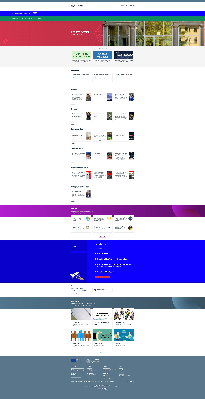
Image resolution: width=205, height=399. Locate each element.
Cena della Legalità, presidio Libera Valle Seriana (121, 134)
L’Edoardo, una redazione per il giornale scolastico (121, 173)
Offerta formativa (106, 377)
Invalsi (72, 375)
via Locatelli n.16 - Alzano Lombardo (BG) (104, 385)
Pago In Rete (113, 10)
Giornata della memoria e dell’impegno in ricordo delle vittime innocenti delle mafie (100, 135)
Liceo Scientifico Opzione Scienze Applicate (112, 259)
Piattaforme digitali (106, 372)
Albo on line (131, 10)
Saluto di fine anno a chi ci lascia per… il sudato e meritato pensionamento (78, 115)
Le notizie (121, 368)
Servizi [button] (78, 10)
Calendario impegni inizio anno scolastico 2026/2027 (103, 75)
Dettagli (35, 13)
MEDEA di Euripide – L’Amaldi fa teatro (119, 95)
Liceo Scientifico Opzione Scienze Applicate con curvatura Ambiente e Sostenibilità (114, 265)
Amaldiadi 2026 (97, 153)
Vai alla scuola (74, 38)
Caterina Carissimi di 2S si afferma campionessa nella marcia (100, 115)
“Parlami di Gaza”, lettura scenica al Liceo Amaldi (77, 134)
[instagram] (133, 5)
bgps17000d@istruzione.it (97, 386)
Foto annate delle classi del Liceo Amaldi (78, 192)
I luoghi (88, 369)
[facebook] (130, 5)
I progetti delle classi (107, 378)
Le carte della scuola (90, 372)
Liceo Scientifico (103, 253)
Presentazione (89, 368)
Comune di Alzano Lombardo (76, 377)
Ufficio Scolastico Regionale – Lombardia (78, 370)
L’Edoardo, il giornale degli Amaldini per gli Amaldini (99, 173)
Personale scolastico (106, 370)
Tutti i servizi (105, 373)
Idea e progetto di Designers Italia (122, 394)
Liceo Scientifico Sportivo (106, 272)
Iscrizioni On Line (74, 374)
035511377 (88, 386)
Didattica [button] (87, 10)
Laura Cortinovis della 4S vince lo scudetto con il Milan (121, 114)
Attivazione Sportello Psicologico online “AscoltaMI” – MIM (123, 75)
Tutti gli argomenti (106, 10)
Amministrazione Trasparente (122, 10)
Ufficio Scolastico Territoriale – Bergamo (78, 372)
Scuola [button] (73, 10)
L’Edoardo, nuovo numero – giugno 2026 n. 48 (78, 173)
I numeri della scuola (90, 370)
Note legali (107, 381)
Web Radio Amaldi (98, 94)
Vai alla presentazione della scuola (102, 277)
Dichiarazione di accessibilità (97, 381)
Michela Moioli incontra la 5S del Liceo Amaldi (78, 153)
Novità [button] (82, 10)
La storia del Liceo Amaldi (91, 374)
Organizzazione (90, 373)
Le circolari (121, 369)
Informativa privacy (87, 381)
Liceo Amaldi (74, 252)
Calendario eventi (122, 370)
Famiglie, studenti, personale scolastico (110, 369)
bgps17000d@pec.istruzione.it (117, 386)
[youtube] (131, 5)
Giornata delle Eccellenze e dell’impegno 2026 (78, 95)
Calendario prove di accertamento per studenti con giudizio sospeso (80, 75)
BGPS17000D (106, 389)
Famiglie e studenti (106, 368)
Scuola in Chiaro (74, 373)
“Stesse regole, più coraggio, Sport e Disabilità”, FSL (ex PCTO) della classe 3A (121, 154)
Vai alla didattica (75, 293)
